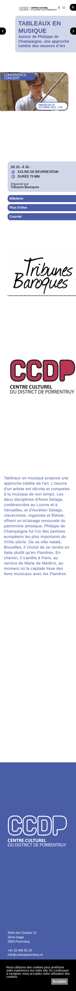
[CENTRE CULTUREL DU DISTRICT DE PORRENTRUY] (38, 9)
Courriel (15, 216)
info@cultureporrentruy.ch (25, 954)
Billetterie (16, 198)
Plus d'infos (18, 207)
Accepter (59, 981)
